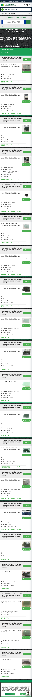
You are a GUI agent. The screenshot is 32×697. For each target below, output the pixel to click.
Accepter (10, 694)
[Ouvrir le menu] (30, 5)
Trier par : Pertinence (16, 50)
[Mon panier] (27, 5)
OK (28, 22)
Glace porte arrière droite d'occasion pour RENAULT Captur (12, 59)
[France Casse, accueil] (8, 5)
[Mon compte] (24, 5)
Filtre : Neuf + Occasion (16, 53)
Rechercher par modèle (8, 27)
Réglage (24, 694)
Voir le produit (28, 72)
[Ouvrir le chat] (28, 693)
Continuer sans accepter (22, 685)
